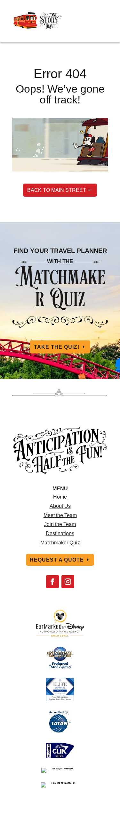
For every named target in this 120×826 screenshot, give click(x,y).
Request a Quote (57, 560)
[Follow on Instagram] (67, 581)
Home (60, 497)
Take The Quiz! (56, 347)
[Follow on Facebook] (52, 581)
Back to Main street (56, 190)
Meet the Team (60, 515)
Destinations (60, 533)
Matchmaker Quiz (60, 542)
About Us (60, 506)
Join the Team (60, 524)
